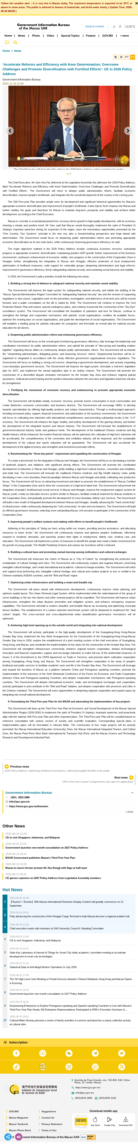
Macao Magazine (18, 1117)
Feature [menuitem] (91, 35)
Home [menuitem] (8, 35)
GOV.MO (14, 1111)
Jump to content (94, 26)
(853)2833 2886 (83, 1098)
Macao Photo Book (20, 1130)
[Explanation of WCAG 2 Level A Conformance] (88, 1137)
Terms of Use (49, 1130)
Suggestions (49, 1111)
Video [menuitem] (50, 35)
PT (127, 57)
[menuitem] (22, 36)
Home (6, 50)
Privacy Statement (52, 1124)
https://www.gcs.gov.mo (87, 1087)
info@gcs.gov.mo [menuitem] (19, 801)
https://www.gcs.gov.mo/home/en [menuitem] (28, 806)
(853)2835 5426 (107, 1098)
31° (132, 26)
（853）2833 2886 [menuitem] (19, 797)
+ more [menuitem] (129, 811)
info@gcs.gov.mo (85, 1093)
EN (133, 57)
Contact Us (48, 1117)
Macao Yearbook (18, 1124)
